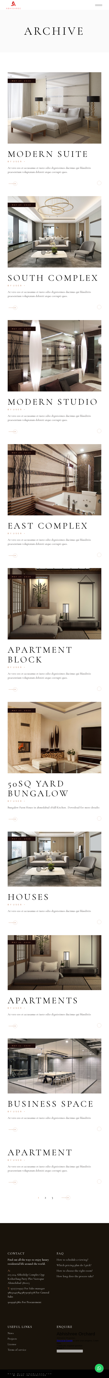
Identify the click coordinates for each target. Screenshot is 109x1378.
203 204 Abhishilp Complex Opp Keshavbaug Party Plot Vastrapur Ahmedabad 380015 (26, 1279)
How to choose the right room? (75, 1270)
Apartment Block (40, 654)
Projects (12, 1338)
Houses (29, 896)
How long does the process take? (75, 1276)
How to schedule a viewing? (72, 1259)
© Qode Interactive (30, 1375)
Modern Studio (53, 401)
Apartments (43, 1000)
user (17, 161)
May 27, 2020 (21, 81)
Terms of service (17, 1350)
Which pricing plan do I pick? (74, 1265)
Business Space (51, 1103)
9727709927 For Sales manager (28, 1288)
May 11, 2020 (21, 839)
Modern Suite (48, 153)
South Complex (53, 277)
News (11, 1333)
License (12, 1344)
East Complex (48, 525)
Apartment (40, 1152)
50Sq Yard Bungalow (38, 788)
